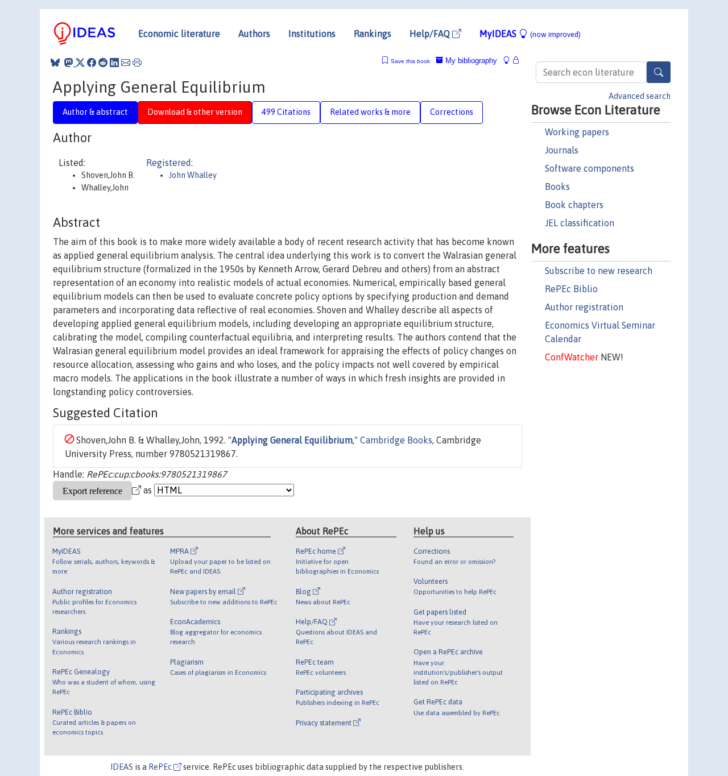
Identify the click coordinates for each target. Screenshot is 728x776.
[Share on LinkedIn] (114, 62)
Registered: (169, 162)
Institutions (312, 33)
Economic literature (179, 33)
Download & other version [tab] (194, 112)
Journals (561, 150)
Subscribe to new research (598, 270)
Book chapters (574, 205)
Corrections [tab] (451, 112)
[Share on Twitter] (80, 62)
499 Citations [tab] (286, 112)
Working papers (577, 132)
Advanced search (640, 96)
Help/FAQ (431, 33)
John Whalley (193, 175)
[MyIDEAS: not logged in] (509, 60)
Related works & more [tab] (370, 112)
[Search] (659, 72)
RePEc (160, 766)
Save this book (410, 61)
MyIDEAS (530, 33)
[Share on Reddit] (102, 62)
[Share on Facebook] (91, 62)
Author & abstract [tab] (95, 112)
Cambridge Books (396, 440)
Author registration (584, 307)
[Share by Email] (125, 62)
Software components (589, 168)
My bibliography (470, 60)
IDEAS (121, 766)
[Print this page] (137, 62)
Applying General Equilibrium (292, 440)
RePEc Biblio (571, 289)
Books (557, 186)
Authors (254, 33)
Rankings (372, 33)
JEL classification (579, 223)
